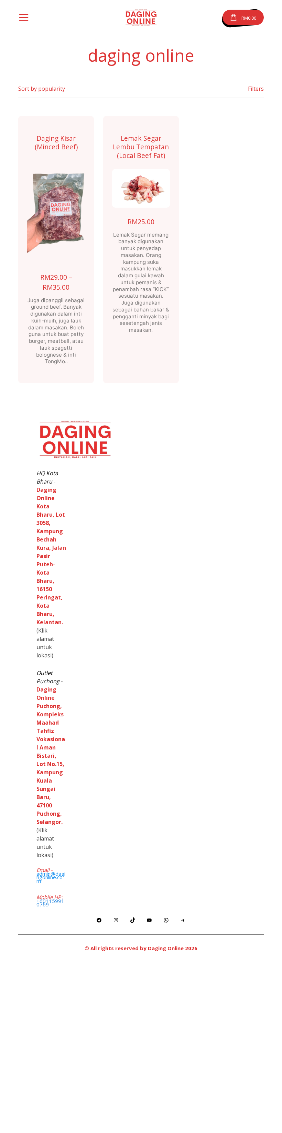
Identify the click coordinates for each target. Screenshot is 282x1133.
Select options (56, 211)
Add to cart (141, 188)
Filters (256, 88)
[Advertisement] (141, 1046)
